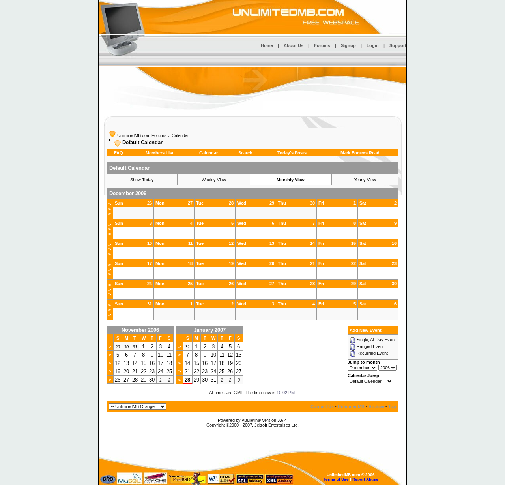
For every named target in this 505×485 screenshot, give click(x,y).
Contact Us (322, 406)
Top (392, 406)
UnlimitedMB (351, 406)
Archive (376, 406)
